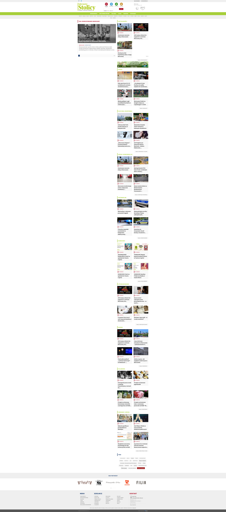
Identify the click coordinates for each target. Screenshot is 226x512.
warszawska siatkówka (132, 468)
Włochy (146, 16)
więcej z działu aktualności (142, 60)
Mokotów (91, 16)
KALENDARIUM (111, 6)
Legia (130, 460)
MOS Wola (139, 463)
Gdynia (137, 458)
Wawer (135, 16)
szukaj (121, 9)
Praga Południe (110, 16)
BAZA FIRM (121, 6)
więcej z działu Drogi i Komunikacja (141, 194)
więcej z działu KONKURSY (142, 281)
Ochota (95, 16)
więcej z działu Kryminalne (142, 237)
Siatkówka (127, 465)
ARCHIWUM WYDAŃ (106, 6)
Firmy (108, 10)
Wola (111, 18)
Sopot (131, 465)
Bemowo (80, 16)
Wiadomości (93, 13)
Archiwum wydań (104, 13)
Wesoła (138, 16)
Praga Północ (104, 16)
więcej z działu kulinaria (143, 409)
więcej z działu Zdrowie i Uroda (141, 450)
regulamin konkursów (85, 504)
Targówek (125, 16)
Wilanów (142, 16)
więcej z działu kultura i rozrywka (141, 151)
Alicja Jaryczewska (122, 458)
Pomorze (121, 465)
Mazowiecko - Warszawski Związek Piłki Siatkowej (128, 463)
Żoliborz (114, 18)
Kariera (125, 13)
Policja (144, 463)
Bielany (87, 16)
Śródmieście (120, 16)
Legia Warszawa (135, 460)
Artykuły (105, 10)
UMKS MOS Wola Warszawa (142, 465)
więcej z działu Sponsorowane (141, 324)
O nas (119, 13)
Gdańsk (132, 458)
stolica (135, 465)
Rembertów (116, 16)
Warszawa (124, 468)
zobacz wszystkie (141, 468)
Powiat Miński (99, 16)
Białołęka (84, 16)
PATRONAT (133, 13)
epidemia (128, 458)
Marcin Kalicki (142, 460)
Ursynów (132, 16)
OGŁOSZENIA (116, 6)
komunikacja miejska (142, 458)
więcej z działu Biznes (143, 366)
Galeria (113, 13)
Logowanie (137, 1)
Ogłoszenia (111, 10)
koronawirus (126, 460)
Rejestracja (145, 1)
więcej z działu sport (143, 108)
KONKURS (121, 460)
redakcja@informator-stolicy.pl (137, 497)
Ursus (128, 16)
